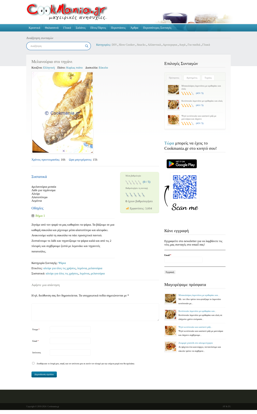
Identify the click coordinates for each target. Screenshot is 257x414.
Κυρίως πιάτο (74, 67)
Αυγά (182, 44)
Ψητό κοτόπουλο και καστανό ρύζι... (195, 327)
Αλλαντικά (154, 44)
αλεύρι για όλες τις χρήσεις (59, 268)
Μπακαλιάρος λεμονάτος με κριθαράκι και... (199, 295)
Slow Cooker (127, 44)
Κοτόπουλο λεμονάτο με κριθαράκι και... (197, 311)
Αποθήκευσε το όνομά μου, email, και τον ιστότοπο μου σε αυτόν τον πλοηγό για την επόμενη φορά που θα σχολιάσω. (86, 363)
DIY (114, 44)
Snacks (141, 44)
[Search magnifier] (86, 46)
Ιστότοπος (36, 352)
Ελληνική (49, 67)
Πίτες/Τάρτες (98, 27)
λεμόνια (82, 268)
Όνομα (36, 329)
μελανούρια (95, 268)
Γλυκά (67, 27)
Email (35, 341)
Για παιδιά (194, 44)
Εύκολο (103, 67)
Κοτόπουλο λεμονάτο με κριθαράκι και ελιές (202, 101)
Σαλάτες (81, 27)
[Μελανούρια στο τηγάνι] (62, 112)
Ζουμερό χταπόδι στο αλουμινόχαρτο (196, 343)
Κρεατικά (34, 27)
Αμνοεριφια (170, 44)
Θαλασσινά (52, 27)
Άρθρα (134, 27)
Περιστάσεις (118, 27)
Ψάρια (62, 263)
